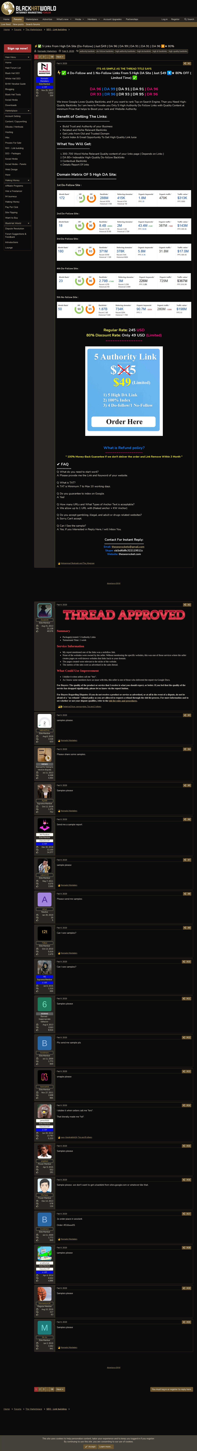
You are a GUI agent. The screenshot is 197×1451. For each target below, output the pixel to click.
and (77, 563)
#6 (189, 819)
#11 (188, 998)
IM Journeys (11, 196)
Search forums (33, 24)
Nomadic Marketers (47, 51)
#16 (188, 1180)
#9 (189, 928)
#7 (189, 860)
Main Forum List (13, 67)
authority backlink (87, 51)
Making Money (12, 201)
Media (78, 19)
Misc (7, 137)
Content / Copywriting (16, 121)
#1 (189, 63)
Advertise (47, 19)
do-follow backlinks (104, 51)
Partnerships (132, 19)
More (7, 174)
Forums (18, 19)
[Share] (185, 63)
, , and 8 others (76, 1137)
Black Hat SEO (12, 73)
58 (52, 56)
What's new (63, 19)
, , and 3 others (82, 706)
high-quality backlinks (178, 51)
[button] (71, 19)
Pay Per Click (11, 207)
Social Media (11, 99)
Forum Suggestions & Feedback (15, 235)
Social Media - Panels (15, 164)
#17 (188, 1214)
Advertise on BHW (113, 583)
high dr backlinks (160, 51)
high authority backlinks (125, 51)
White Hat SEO (12, 78)
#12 (188, 1037)
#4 (189, 749)
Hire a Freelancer (13, 191)
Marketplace (32, 19)
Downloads (11, 105)
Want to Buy (11, 217)
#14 (188, 1105)
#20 (188, 1322)
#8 (189, 894)
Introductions (11, 242)
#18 (188, 1247)
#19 (188, 1288)
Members (92, 19)
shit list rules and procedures (123, 701)
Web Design (11, 169)
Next (59, 56)
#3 (189, 715)
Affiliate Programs (14, 185)
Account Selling (12, 116)
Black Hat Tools (13, 94)
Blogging (9, 89)
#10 (188, 961)
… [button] (47, 56)
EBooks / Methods (14, 126)
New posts (18, 24)
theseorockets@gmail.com (128, 546)
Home (6, 19)
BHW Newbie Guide (15, 83)
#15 (188, 1146)
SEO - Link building (14, 148)
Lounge (9, 247)
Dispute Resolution (14, 228)
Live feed (6, 24)
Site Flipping (11, 212)
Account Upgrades (112, 19)
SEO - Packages (13, 153)
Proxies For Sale (13, 142)
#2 (189, 605)
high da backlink (144, 51)
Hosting (9, 132)
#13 (188, 1071)
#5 (189, 785)
